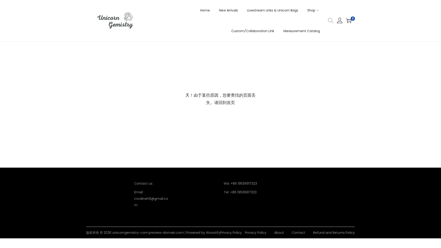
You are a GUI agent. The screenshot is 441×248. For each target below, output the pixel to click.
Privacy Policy (231, 232)
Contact (298, 232)
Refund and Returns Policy (334, 232)
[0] (348, 20)
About (279, 232)
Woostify (213, 232)
